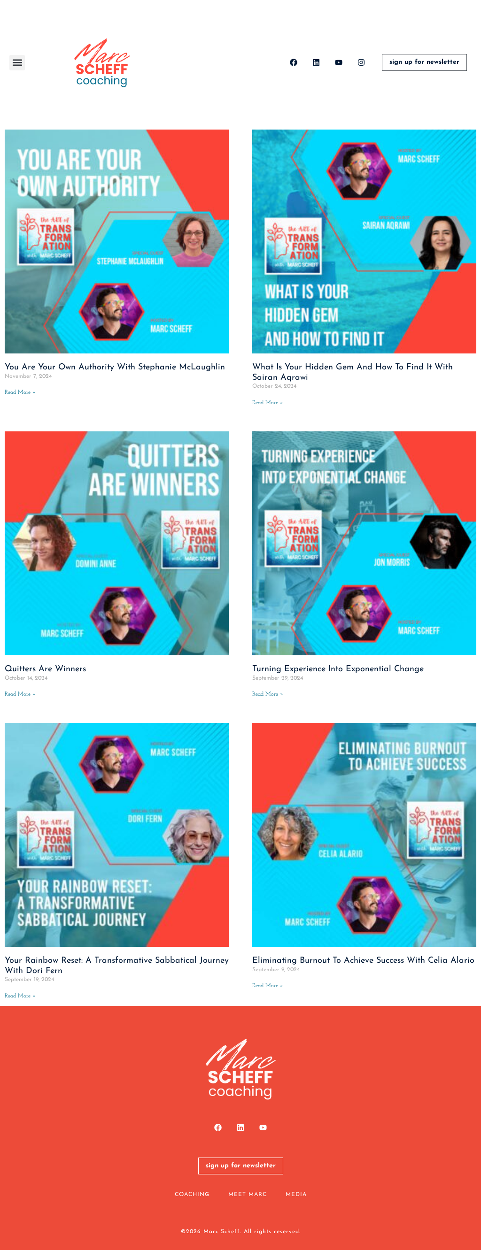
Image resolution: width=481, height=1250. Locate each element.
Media (296, 1194)
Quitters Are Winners (45, 669)
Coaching (192, 1194)
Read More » (20, 392)
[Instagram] (361, 62)
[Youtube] (338, 62)
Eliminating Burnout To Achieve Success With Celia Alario (363, 961)
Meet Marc (247, 1194)
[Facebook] (293, 62)
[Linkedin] (316, 62)
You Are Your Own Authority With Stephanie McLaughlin (115, 367)
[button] (17, 62)
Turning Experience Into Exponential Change (338, 669)
